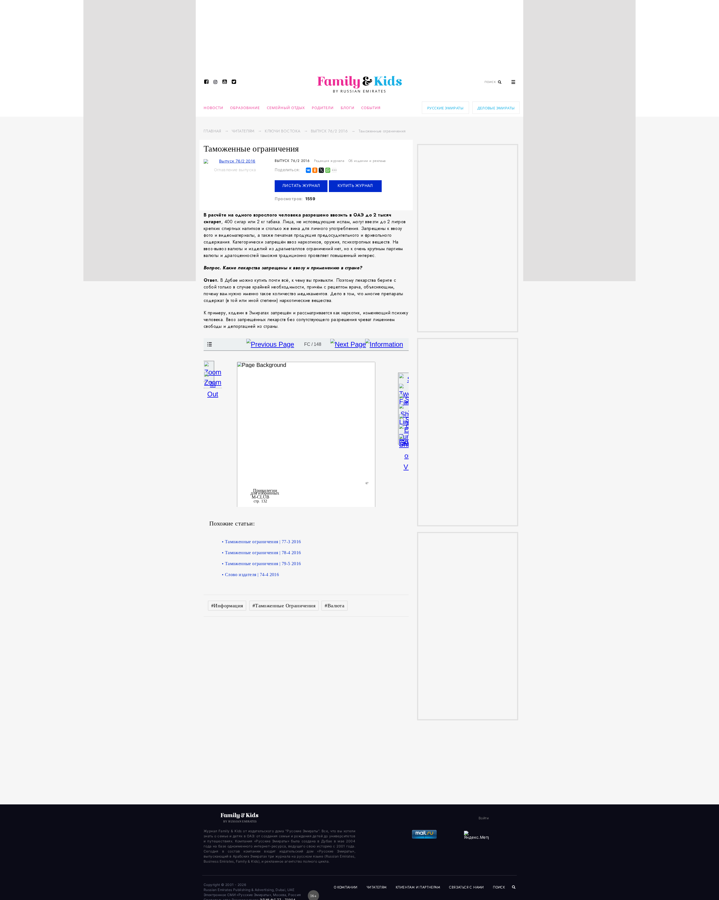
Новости (213, 107)
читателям (377, 887)
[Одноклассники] (314, 170)
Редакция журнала (329, 161)
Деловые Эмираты (496, 107)
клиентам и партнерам (418, 887)
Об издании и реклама (367, 161)
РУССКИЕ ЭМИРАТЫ (445, 107)
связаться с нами (466, 887)
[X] (321, 170)
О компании (346, 887)
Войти (484, 818)
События (371, 107)
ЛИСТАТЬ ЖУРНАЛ (301, 185)
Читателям (243, 131)
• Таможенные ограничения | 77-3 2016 (261, 541)
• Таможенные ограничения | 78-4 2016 (261, 552)
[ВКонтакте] (308, 170)
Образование (245, 107)
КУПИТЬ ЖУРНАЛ (355, 185)
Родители (323, 107)
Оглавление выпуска (235, 169)
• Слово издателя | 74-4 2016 (250, 574)
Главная (212, 131)
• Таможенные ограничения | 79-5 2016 (261, 563)
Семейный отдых (286, 107)
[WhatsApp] (327, 170)
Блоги (347, 107)
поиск (499, 887)
